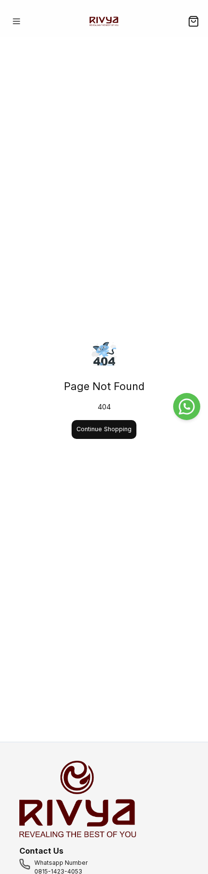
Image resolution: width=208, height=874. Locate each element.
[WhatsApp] (186, 406)
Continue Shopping (104, 429)
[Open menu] (16, 21)
